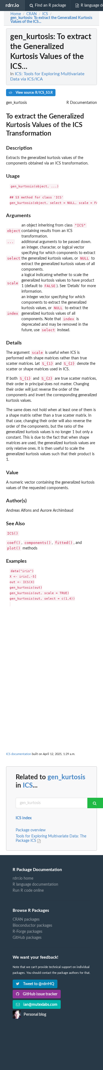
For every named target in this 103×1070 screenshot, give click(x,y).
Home (15, 14)
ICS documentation (18, 754)
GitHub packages (27, 938)
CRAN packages (26, 919)
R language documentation (35, 884)
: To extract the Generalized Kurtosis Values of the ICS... (51, 20)
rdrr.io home (23, 878)
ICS (28, 785)
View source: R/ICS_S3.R (34, 92)
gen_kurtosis (66, 777)
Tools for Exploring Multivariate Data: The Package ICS (51, 838)
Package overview (31, 830)
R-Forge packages (27, 932)
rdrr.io (12, 5)
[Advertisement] (51, 664)
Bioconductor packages (32, 926)
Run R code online (28, 891)
